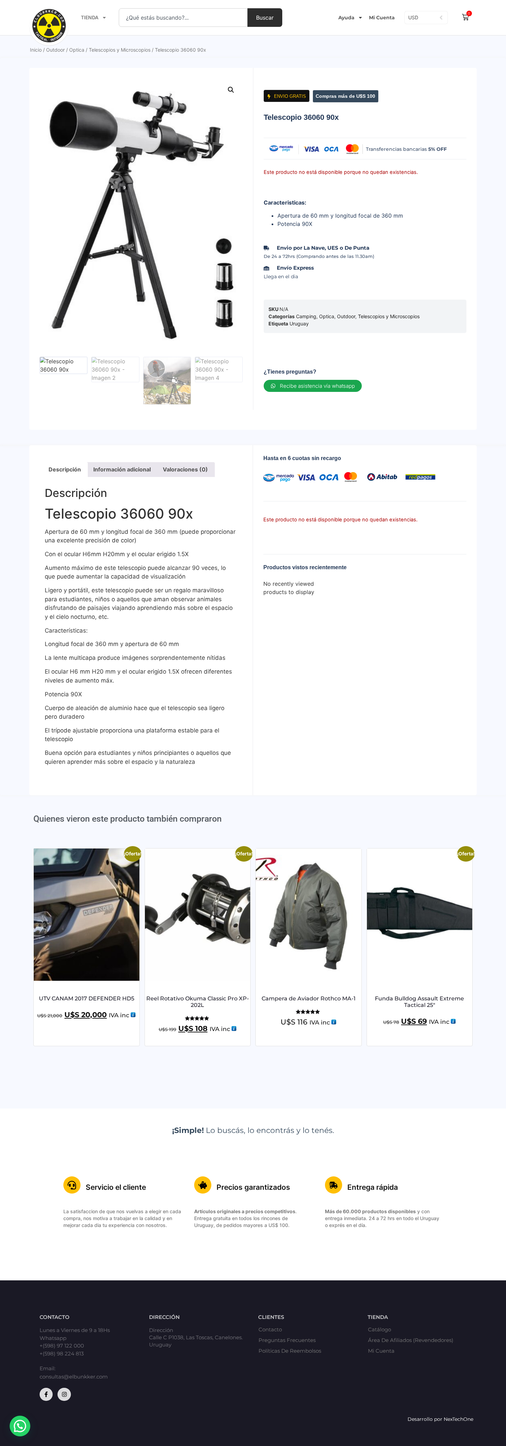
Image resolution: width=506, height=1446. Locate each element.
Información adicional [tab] (122, 469)
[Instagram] (64, 1394)
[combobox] (183, 17)
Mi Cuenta (382, 17)
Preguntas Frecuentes (287, 1340)
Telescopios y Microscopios (119, 50)
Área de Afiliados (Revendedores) (410, 1340)
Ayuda (346, 17)
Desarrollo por (426, 1419)
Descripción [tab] (65, 469)
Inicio (36, 50)
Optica (76, 50)
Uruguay (299, 323)
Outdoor (55, 50)
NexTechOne (458, 1419)
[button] (231, 90)
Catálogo (379, 1330)
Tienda (89, 17)
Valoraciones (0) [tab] (185, 469)
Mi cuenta (381, 1351)
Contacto (270, 1330)
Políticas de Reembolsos (290, 1351)
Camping (306, 316)
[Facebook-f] (46, 1394)
